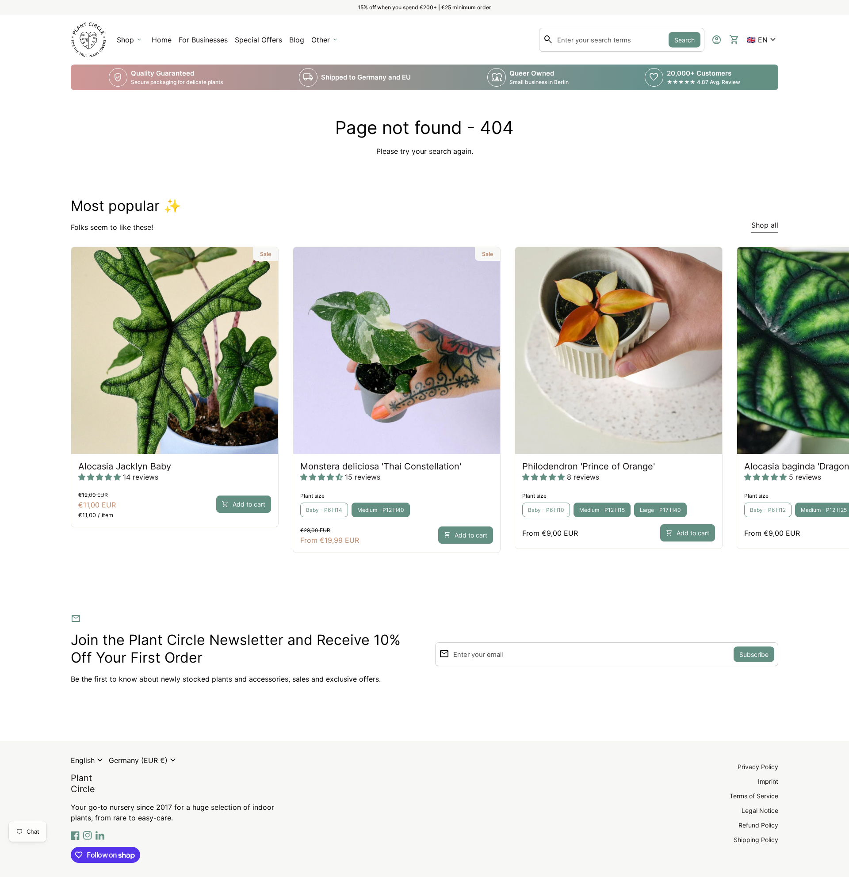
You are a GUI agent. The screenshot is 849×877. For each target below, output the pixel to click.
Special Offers (258, 39)
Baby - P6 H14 (324, 510)
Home (162, 39)
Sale (265, 254)
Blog (296, 39)
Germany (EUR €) (143, 760)
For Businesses (204, 42)
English (88, 760)
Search (684, 40)
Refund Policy (758, 825)
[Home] (88, 38)
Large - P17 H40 (660, 510)
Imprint (768, 781)
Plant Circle (83, 783)
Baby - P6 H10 (546, 510)
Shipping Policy (756, 839)
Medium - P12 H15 (602, 510)
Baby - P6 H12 (768, 510)
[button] (762, 39)
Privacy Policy (758, 766)
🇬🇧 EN (762, 39)
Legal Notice (760, 810)
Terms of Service (754, 796)
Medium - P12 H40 (380, 510)
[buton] (88, 760)
